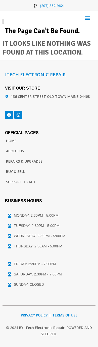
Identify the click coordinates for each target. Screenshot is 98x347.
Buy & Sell (15, 171)
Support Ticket (21, 181)
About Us (15, 151)
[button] (87, 18)
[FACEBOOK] (9, 115)
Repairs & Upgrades (24, 161)
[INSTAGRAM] (18, 115)
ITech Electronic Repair (35, 75)
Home (11, 140)
